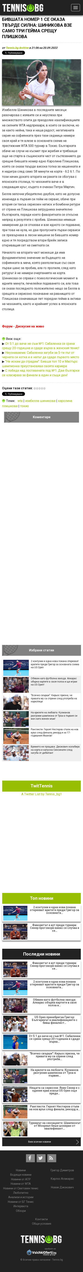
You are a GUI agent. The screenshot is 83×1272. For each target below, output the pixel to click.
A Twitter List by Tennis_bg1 (41, 794)
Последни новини (41, 954)
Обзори (21, 1210)
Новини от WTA (21, 1183)
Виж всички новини (39, 1141)
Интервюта (20, 1206)
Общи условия (41, 1223)
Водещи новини (20, 1174)
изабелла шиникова (40, 401)
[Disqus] (41, 481)
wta (20, 401)
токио (24, 406)
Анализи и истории (20, 1197)
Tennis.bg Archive (17, 47)
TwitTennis (42, 785)
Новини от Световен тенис (20, 1188)
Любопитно (20, 1192)
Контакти (41, 1219)
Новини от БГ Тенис (21, 1201)
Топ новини (41, 898)
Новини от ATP (21, 1179)
